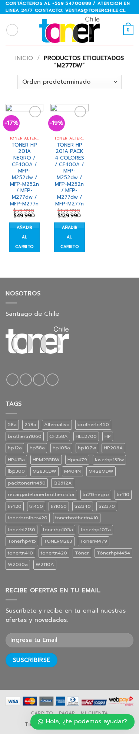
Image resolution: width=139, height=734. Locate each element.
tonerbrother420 (27, 517)
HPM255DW (46, 459)
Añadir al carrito (24, 237)
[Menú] (12, 30)
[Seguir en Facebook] (12, 379)
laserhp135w (109, 459)
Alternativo (57, 424)
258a (30, 424)
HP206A (113, 447)
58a (12, 424)
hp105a (61, 447)
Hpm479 (77, 459)
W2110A (45, 564)
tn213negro (96, 494)
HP (108, 436)
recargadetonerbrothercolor (41, 494)
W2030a (18, 564)
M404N (72, 471)
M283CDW (44, 471)
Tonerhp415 (22, 540)
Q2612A (62, 482)
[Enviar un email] (39, 379)
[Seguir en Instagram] (26, 379)
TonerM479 (93, 540)
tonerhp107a (96, 529)
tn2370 (107, 506)
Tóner (82, 552)
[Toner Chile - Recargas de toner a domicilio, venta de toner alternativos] (69, 30)
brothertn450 (93, 424)
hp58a (37, 447)
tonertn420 (54, 552)
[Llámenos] (52, 379)
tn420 (14, 506)
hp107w (87, 447)
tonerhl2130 (21, 529)
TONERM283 (58, 540)
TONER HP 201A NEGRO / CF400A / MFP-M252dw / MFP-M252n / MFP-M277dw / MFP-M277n (24, 174)
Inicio (24, 58)
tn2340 (83, 506)
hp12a (15, 447)
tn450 (36, 506)
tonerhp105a (58, 529)
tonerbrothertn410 (76, 517)
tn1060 (59, 506)
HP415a (16, 459)
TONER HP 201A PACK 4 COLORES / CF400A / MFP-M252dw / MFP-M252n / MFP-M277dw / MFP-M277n (69, 174)
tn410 (123, 494)
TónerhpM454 (113, 552)
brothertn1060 (25, 436)
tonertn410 (20, 552)
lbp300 (16, 471)
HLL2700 (86, 436)
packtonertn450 (27, 482)
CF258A (58, 436)
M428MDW (101, 471)
